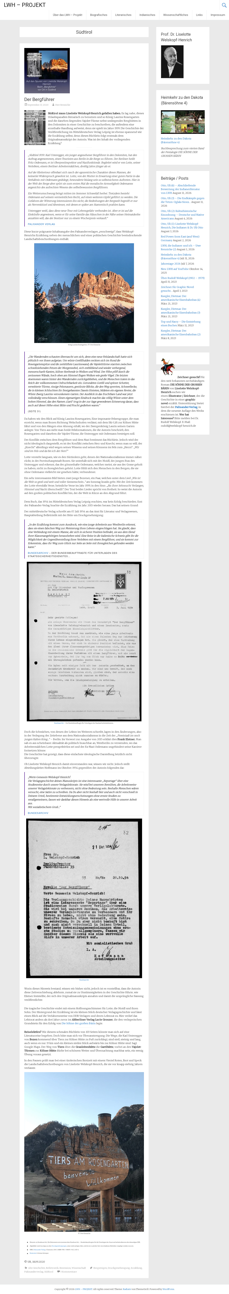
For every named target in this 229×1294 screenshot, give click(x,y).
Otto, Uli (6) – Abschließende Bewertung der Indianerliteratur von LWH (180, 189)
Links (199, 15)
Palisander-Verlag (186, 407)
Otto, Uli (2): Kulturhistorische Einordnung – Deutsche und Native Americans (182, 214)
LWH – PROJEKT (25, 5)
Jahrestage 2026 (171, 263)
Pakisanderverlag (33, 1271)
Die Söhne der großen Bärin (79, 1023)
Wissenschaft (79, 1268)
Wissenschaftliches (175, 15)
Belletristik (52, 1268)
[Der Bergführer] (47, 92)
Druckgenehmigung (119, 1268)
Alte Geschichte (36, 1268)
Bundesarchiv (38, 552)
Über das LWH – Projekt (67, 15)
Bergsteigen (100, 1268)
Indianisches (147, 15)
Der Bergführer (39, 99)
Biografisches (98, 15)
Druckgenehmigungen (59, 1246)
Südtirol (48, 1271)
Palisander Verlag (41, 224)
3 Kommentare (68, 1271)
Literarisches (123, 15)
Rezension (33, 1253)
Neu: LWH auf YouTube (175, 269)
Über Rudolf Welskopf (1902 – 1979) (183, 278)
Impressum (218, 15)
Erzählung (136, 1268)
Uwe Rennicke (62, 104)
